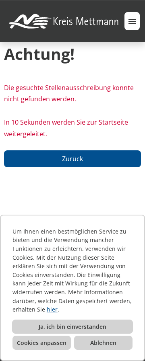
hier (52, 309)
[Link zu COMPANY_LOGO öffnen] (64, 21)
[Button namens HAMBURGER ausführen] (132, 21)
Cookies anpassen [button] (41, 343)
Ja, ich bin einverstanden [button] (72, 326)
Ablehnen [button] (103, 343)
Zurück (72, 158)
